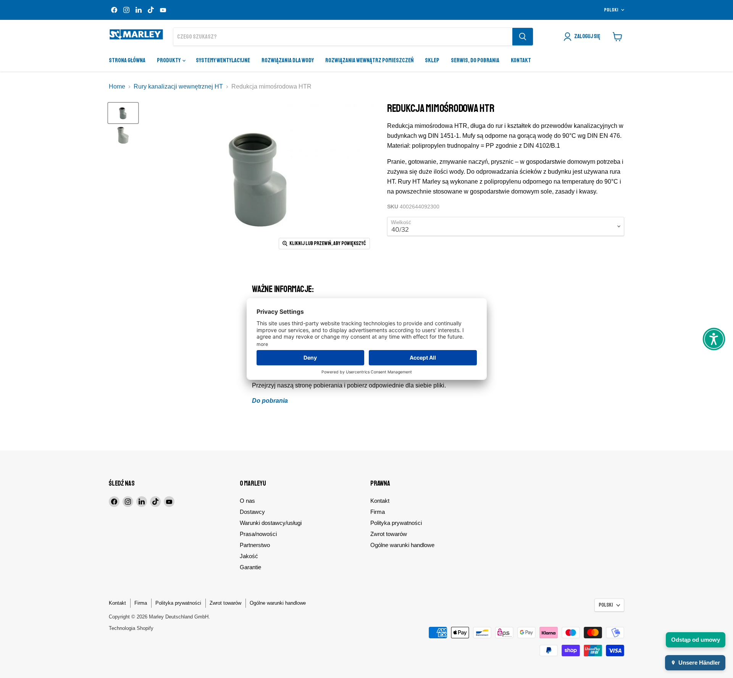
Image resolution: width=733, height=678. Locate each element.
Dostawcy (252, 511)
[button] (713, 339)
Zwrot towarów (388, 534)
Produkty (169, 60)
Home (117, 86)
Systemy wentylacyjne (223, 60)
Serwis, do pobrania (475, 60)
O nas (247, 500)
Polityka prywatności (396, 523)
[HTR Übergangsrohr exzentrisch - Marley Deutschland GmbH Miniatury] (123, 113)
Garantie (250, 567)
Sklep (432, 60)
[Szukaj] (522, 36)
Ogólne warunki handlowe (402, 545)
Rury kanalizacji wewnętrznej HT (178, 86)
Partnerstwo (255, 545)
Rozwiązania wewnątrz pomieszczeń (369, 60)
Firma (377, 511)
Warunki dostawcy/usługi (271, 523)
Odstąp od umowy (695, 639)
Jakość (249, 556)
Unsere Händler (699, 662)
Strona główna (127, 60)
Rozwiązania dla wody (288, 60)
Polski (611, 10)
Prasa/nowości (258, 534)
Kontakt (521, 60)
